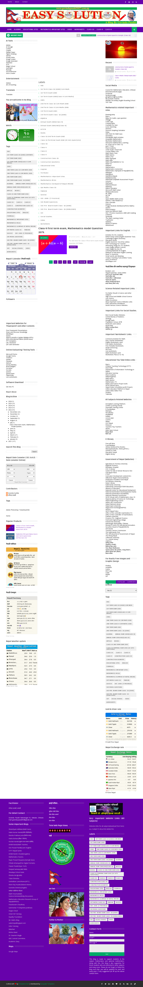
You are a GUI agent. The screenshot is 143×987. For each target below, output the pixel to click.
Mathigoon (109, 174)
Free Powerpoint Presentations (16, 330)
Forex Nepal (111, 792)
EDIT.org (108, 571)
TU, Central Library (112, 539)
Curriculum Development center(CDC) (118, 476)
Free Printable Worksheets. (115, 346)
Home (10, 2)
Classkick (9, 361)
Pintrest (108, 204)
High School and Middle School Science (119, 296)
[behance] (127, 983)
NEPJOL (108, 509)
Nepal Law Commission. (114, 502)
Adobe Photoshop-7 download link (18, 510)
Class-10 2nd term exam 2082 (18, 194)
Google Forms (11, 356)
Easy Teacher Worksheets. (114, 340)
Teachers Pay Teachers (113, 427)
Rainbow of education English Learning (119, 252)
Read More (73, 247)
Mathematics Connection (114, 169)
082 (122, 35)
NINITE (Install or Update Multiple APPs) (19, 337)
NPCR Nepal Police (112, 511)
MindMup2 (9, 334)
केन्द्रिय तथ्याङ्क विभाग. (112, 327)
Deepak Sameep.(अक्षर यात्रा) (18, 869)
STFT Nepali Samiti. (15, 851)
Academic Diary (14, 941)
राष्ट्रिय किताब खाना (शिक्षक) (113, 551)
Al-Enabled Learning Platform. (116, 404)
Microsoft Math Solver (113, 190)
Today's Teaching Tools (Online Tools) (119, 258)
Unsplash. (109, 567)
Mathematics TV (111, 382)
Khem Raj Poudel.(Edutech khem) (20, 885)
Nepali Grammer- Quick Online (116, 273)
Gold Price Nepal (113, 742)
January (12, 439)
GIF (107, 576)
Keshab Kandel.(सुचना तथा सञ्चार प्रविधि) (21, 842)
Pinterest (109, 425)
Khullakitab (109, 414)
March (12, 435)
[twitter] (105, 983)
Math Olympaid (111, 158)
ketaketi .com (110, 271)
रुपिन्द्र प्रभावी (12, 495)
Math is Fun (109, 157)
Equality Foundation (15, 917)
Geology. (108, 319)
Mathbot (108, 165)
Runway (8, 70)
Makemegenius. (111, 377)
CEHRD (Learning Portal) (114, 406)
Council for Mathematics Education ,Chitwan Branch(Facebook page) (121, 91)
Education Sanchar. (112, 373)
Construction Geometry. (16, 209)
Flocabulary (109, 413)
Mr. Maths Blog (14, 920)
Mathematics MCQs (14, 223)
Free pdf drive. (110, 443)
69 (75, 262)
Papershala (10, 375)
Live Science (110, 298)
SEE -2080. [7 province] (23, 233)
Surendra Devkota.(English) (18, 888)
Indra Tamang (13, 926)
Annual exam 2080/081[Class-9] (18, 187)
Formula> (10, 216)
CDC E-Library (110, 469)
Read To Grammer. (112, 254)
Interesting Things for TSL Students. (118, 245)
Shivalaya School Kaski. (16, 872)
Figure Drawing (11, 54)
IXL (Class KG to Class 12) (114, 144)
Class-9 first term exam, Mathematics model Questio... (22, 425)
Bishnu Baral (13, 932)
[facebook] (125, 2)
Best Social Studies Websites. (115, 315)
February (13, 437)
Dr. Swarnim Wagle (15, 935)
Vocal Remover (11, 71)
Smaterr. (108, 392)
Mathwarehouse (111, 185)
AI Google (9, 47)
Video (70, 29)
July (11, 423)
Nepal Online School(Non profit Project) (119, 387)
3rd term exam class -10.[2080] (18, 180)
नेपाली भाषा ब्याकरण (111, 280)
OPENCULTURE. (111, 450)
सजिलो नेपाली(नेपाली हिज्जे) (113, 282)
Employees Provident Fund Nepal (117, 480)
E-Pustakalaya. (110, 409)
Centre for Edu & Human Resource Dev (119, 471)
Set (8, 248)
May (11, 431)
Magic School (10, 66)
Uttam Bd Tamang (15, 914)
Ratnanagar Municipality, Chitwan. (117, 523)
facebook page (111, 95)
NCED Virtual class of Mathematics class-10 (120, 497)
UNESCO (108, 541)
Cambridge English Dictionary (115, 238)
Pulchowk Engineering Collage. (116, 520)
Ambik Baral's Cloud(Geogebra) (19, 854)
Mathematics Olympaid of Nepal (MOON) (21, 226)
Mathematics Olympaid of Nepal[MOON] (119, 171)
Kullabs (108, 416)
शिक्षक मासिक (109, 553)
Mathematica (110, 167)
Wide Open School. (112, 430)
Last (90, 262)
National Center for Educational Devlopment (121, 490)
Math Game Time (111, 153)
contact (25, 2)
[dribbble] (120, 983)
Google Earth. (110, 320)
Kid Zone (109, 349)
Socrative (9, 368)
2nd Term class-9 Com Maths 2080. (20, 173)
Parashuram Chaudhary (17, 905)
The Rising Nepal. (111, 536)
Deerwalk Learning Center (114, 407)
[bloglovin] (116, 983)
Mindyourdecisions (112, 192)
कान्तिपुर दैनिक (109, 543)
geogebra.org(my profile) (114, 97)
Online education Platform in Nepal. (118, 389)
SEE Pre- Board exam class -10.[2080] (20, 240)
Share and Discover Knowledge (16, 332)
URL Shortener (11, 343)
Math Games (110, 155)
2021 (10, 441)
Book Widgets (11, 366)
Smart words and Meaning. (115, 256)
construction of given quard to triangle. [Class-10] (96, 35)
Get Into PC (10, 387)
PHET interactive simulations (115, 303)
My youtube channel (112, 99)
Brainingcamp (110, 115)
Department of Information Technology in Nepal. (120, 370)
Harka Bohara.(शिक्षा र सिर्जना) (18, 838)
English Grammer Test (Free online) (117, 242)
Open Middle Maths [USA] (114, 199)
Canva (108, 569)
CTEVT (108, 474)
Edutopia (108, 411)
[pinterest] (129, 2)
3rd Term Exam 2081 (14, 177)
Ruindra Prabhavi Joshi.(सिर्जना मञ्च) (20, 835)
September (14, 418)
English (25, 212)
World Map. (109, 326)
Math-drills (109, 160)
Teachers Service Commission (116, 530)
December (13, 412)
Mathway (109, 187)
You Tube (109, 102)
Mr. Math (109, 194)
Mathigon (109, 172)
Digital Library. (110, 454)
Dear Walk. (109, 368)
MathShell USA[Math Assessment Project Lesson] (119, 180)
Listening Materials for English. (116, 251)
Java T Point (110, 146)
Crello (107, 573)
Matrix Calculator (111, 188)
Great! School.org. (112, 348)
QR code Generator (12, 344)
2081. (9, 166)
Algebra (17, 29)
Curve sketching (111, 127)
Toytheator (109, 220)
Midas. (108, 421)
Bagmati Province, (112, 465)
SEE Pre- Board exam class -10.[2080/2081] (18, 244)
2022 (10, 410)
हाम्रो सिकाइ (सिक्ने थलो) (112, 283)
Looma (108, 420)
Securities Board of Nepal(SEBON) (117, 527)
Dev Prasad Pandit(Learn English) (20, 848)
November (13, 414)
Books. (17, 190)
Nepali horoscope (10, 587)
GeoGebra (109, 136)
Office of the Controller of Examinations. (119, 515)
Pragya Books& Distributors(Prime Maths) (120, 206)
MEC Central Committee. (17, 938)
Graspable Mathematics (114, 139)
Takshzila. (109, 394)
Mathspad (109, 183)
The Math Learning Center (114, 218)
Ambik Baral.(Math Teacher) (18, 845)
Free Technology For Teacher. (116, 244)
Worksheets (79, 29)
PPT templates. (11, 341)
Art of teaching (11, 85)
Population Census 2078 (114, 322)
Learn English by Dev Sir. (114, 249)
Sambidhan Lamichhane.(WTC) (19, 881)
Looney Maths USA (112, 151)
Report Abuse (11, 392)
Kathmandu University (113, 485)
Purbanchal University (113, 522)
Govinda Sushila (13, 493)
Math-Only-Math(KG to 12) (115, 162)
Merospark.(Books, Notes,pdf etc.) (117, 449)
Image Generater (12, 61)
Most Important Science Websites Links (119, 302)
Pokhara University (112, 516)
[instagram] (132, 2)
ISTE (7, 64)
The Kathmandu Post (113, 532)
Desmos (108, 129)
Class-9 (100, 29)
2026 (10, 401)
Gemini (8, 56)
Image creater (11, 59)
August (12, 420)
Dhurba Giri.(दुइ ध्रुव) (15, 875)
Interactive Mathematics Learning (117, 143)
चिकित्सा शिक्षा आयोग (111, 546)
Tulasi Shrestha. (14, 878)
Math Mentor (110, 380)
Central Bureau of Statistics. (115, 317)
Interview (9, 63)
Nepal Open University (113, 506)
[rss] (123, 983)
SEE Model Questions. (15, 237)
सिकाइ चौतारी (109, 432)
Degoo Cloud (13, 911)
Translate (9, 94)
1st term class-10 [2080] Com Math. (20, 155)
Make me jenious (111, 300)
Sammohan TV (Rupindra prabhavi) (20, 908)
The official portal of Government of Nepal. (120, 534)
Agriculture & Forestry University (116, 464)
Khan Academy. (111, 375)
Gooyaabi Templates (47, 984)
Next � (82, 262)
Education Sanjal (111, 452)
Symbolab (109, 216)
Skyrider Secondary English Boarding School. (120, 100)
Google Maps (13, 951)
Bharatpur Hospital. (112, 467)
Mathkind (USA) (111, 178)
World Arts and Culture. (113, 324)
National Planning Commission (116, 495)
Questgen (9, 68)
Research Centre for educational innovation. (120, 525)
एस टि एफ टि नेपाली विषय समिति (114, 275)
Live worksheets (11, 377)
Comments (131, 582)
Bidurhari (12, 929)
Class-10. (10, 202)
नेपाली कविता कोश (110, 276)
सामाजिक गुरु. (109, 329)
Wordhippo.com (111, 261)
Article (9, 190)
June (11, 429)
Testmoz (9, 358)
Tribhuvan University (112, 537)
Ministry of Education (113, 488)
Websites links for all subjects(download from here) (106, 826)
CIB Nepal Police (111, 473)
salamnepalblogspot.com (17, 923)
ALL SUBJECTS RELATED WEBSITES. (101, 829)
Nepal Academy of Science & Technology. (120, 499)
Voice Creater (10, 73)
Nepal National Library (113, 504)
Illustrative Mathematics (114, 141)
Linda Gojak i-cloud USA (114, 150)
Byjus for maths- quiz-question (116, 118)
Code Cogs (109, 122)
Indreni (8, 83)
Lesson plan (110, 418)
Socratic (9, 370)
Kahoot (8, 363)
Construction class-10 (71, 35)
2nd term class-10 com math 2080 (19, 170)
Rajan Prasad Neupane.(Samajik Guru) (22, 860)
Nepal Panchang (10, 636)
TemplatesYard (24, 984)
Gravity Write (10, 57)
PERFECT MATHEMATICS (114, 201)
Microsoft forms (11, 354)
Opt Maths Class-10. (14, 230)
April (11, 433)
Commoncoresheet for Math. (115, 339)
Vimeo (108, 428)
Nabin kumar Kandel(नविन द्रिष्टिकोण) (20, 832)
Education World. (111, 240)
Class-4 (19, 202)
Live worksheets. (111, 351)
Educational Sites (30, 29)
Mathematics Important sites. (18, 219)
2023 (10, 408)
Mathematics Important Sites (53, 29)
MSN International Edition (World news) (19, 339)
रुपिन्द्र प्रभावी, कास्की (15, 808)
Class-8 (108, 29)
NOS (107, 197)
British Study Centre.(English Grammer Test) (120, 237)
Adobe (8, 45)
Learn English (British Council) (116, 247)
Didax (107, 132)
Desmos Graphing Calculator (115, 130)
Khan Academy (111, 148)
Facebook (109, 93)
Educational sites (13, 212)
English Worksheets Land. (114, 342)
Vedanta (108, 222)
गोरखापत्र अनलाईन (111, 544)
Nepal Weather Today (12, 686)
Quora (8, 336)
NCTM (108, 195)
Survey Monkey (11, 365)
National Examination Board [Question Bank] (121, 492)
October (13, 416)
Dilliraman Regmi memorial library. (117, 478)
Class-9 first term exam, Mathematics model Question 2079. (25, 527)
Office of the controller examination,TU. (119, 513)
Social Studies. (17, 248)
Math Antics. (110, 378)
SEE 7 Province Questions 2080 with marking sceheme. (121, 214)
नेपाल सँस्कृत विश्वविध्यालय (113, 548)
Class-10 (90, 29)
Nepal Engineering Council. (114, 501)
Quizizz (10, 233)
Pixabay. (108, 566)
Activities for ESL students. (114, 235)
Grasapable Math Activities (115, 137)
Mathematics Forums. (16, 857)
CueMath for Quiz (112, 125)
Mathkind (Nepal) (111, 176)
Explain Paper (10, 52)
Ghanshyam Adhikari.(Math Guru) (20, 829)
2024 (10, 406)
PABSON (27, 230)
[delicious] (134, 983)
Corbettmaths (110, 123)
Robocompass (110, 209)
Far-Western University (113, 481)
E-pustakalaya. (110, 445)
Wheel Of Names (111, 223)
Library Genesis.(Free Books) (115, 447)
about (17, 2)
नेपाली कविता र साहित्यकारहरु (113, 278)
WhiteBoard (110, 225)
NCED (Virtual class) (112, 385)
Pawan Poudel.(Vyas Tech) (18, 866)
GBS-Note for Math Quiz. (114, 134)
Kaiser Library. (110, 483)
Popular (121, 582)
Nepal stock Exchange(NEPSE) (116, 508)
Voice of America (111, 259)
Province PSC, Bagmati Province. (117, 518)
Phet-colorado (110, 202)
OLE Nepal (109, 423)
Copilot (8, 50)
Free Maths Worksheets (114, 344)
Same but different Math (114, 211)
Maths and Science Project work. (117, 384)
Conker (8, 49)
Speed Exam (10, 374)
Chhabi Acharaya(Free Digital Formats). (22, 863)
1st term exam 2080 (14, 158)
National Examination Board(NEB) (117, 494)
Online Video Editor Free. (114, 391)
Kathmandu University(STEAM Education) (119, 487)
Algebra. (10, 184)
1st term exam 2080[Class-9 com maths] (19, 162)
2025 (10, 403)
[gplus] (109, 983)
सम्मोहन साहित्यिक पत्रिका (15, 891)
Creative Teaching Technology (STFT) (118, 366)
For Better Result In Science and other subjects (118, 294)
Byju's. (108, 364)
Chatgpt (108, 120)
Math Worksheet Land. (113, 353)
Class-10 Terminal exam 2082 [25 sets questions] (21, 198)
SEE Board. (109, 529)
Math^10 (109, 164)
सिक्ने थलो (108, 434)
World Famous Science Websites (117, 305)
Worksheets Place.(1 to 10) (115, 355)
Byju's (108, 116)
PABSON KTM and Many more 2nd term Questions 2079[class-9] (26, 536)
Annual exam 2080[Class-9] (26, 184)
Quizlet (8, 359)
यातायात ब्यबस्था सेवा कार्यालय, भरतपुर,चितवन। (118, 550)
